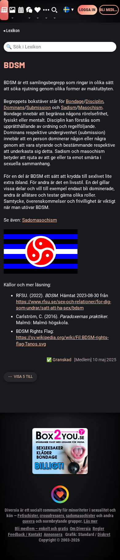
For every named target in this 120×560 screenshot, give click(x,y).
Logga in (87, 9)
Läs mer (91, 521)
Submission (38, 107)
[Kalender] (21, 10)
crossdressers (52, 515)
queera (28, 521)
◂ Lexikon (11, 30)
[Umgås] (29, 10)
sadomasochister (80, 515)
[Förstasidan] (4, 10)
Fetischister (28, 515)
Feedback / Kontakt (25, 534)
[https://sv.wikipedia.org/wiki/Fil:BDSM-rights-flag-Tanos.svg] (41, 272)
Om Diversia (80, 528)
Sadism (68, 107)
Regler (98, 528)
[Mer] (46, 10)
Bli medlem (109, 9)
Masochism (90, 107)
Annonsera (53, 534)
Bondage (75, 101)
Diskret (104, 534)
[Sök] (54, 10)
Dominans (14, 107)
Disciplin (94, 101)
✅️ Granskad (58, 359)
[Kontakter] (38, 10)
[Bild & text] (12, 10)
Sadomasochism (39, 220)
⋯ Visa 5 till (20, 376)
